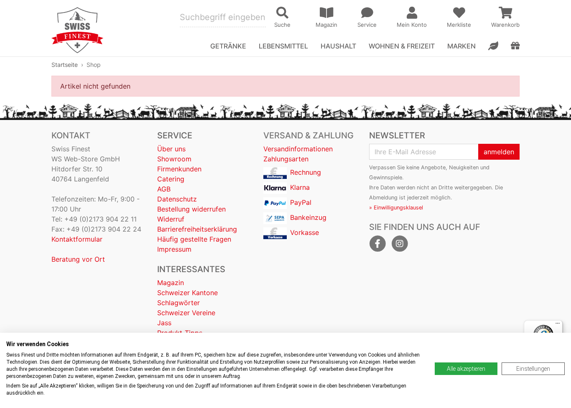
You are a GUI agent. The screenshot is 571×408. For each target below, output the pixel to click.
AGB (164, 189)
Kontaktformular (76, 239)
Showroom (174, 159)
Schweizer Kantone (187, 292)
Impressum (174, 249)
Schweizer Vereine (186, 313)
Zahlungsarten (285, 159)
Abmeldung (383, 197)
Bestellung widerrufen (191, 209)
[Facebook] (377, 243)
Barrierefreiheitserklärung (197, 229)
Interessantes (191, 269)
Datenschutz (177, 199)
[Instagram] (399, 243)
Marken (461, 46)
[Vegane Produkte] (493, 46)
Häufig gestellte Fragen (194, 239)
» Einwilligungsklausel (396, 207)
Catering (170, 179)
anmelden (499, 152)
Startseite (64, 64)
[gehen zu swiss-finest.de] (77, 30)
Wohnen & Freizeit (402, 46)
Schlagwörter (178, 302)
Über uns (171, 149)
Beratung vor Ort (78, 259)
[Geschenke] (515, 46)
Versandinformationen (298, 149)
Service (174, 135)
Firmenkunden (179, 169)
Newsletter (397, 135)
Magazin (170, 282)
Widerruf (170, 219)
